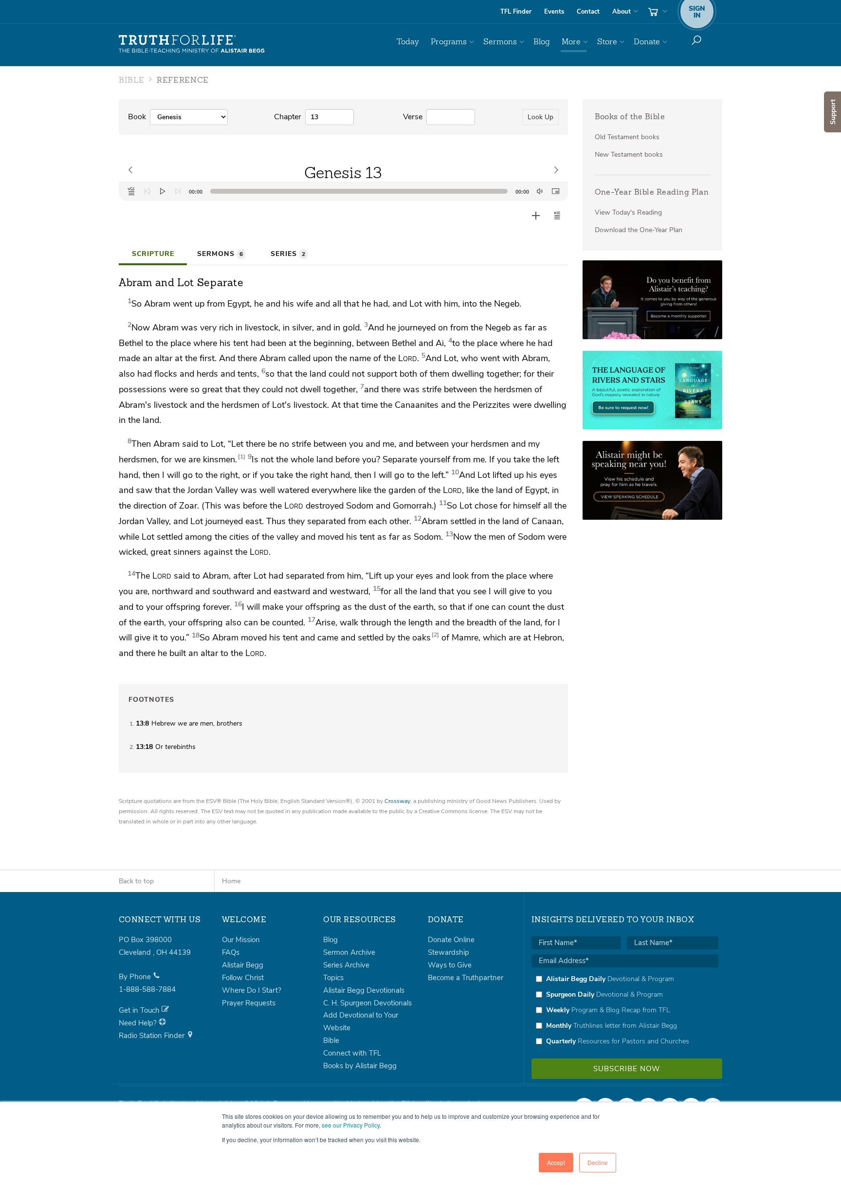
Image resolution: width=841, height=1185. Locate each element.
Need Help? (139, 1023)
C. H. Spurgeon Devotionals (367, 1003)
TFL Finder (515, 11)
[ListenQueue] (131, 191)
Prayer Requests (248, 1003)
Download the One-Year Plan (638, 230)
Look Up (540, 117)
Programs (449, 41)
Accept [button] (556, 1162)
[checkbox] (624, 1009)
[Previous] (147, 191)
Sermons (500, 41)
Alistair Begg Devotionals (363, 990)
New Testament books (629, 154)
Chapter (287, 116)
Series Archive (346, 965)
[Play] (162, 191)
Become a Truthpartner (465, 978)
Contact (588, 11)
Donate (647, 41)
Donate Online (451, 940)
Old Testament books (627, 137)
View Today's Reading (628, 212)
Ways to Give (450, 965)
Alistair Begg (242, 965)
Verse (412, 116)
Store (607, 41)
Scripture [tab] (153, 253)
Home (231, 881)
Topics (333, 978)
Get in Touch (140, 1010)
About (621, 11)
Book (137, 116)
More (571, 41)
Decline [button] (597, 1162)
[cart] (656, 11)
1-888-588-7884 (147, 989)
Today (408, 41)
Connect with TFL (352, 1053)
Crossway (397, 801)
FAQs (230, 952)
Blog (541, 41)
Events (554, 11)
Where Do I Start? (251, 990)
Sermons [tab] (220, 253)
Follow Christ (243, 978)
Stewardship (448, 952)
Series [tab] (288, 253)
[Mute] (540, 191)
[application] (343, 191)
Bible (331, 1040)
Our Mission (241, 940)
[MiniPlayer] (555, 191)
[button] (557, 215)
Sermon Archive (349, 952)
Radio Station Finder (152, 1035)
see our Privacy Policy (351, 1125)
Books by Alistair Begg (360, 1066)
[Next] (178, 191)
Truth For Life (192, 44)
